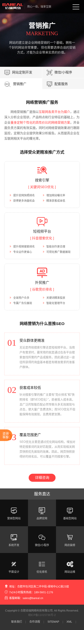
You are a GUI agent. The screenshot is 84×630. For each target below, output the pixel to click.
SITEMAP (53, 621)
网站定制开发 (18, 72)
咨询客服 (5, 435)
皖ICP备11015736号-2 (42, 615)
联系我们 (16, 621)
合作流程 (34, 621)
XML (69, 621)
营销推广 (15, 84)
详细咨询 (42, 478)
